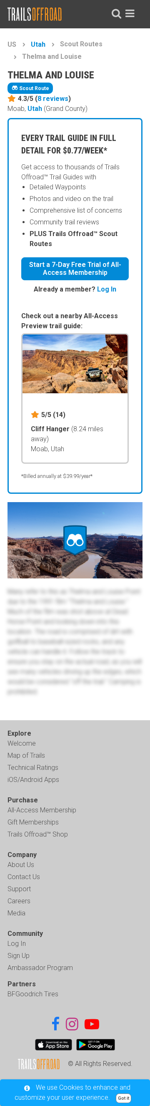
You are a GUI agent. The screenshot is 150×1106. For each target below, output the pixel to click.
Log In (106, 289)
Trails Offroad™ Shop (38, 834)
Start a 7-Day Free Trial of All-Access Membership (75, 268)
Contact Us (24, 877)
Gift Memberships (33, 822)
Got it (123, 1098)
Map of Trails (26, 755)
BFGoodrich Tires (33, 994)
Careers (19, 901)
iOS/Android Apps (33, 780)
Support (19, 889)
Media (16, 913)
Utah (38, 44)
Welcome (22, 743)
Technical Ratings (33, 768)
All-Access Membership (42, 810)
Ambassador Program (40, 968)
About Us (21, 865)
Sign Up (19, 956)
